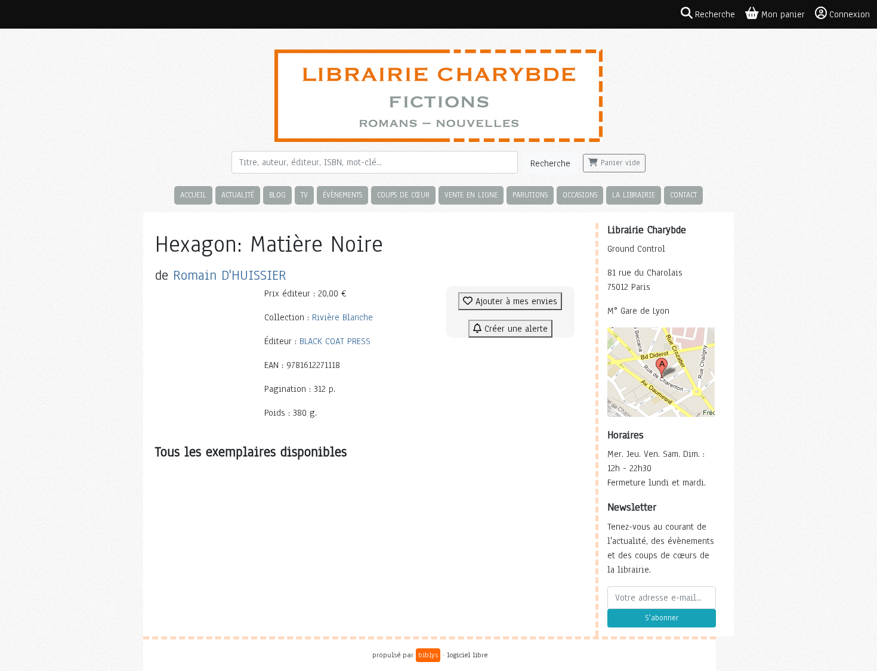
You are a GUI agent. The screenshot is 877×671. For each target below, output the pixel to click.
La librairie (633, 195)
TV (304, 195)
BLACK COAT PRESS (334, 341)
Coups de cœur (403, 195)
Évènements (342, 195)
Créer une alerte (514, 329)
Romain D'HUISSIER (229, 275)
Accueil (193, 195)
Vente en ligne (471, 195)
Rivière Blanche (342, 317)
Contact (683, 195)
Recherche (550, 163)
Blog (277, 195)
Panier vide (619, 162)
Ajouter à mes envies (515, 301)
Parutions (530, 195)
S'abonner (661, 618)
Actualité (237, 195)
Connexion (849, 14)
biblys (428, 655)
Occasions (580, 195)
